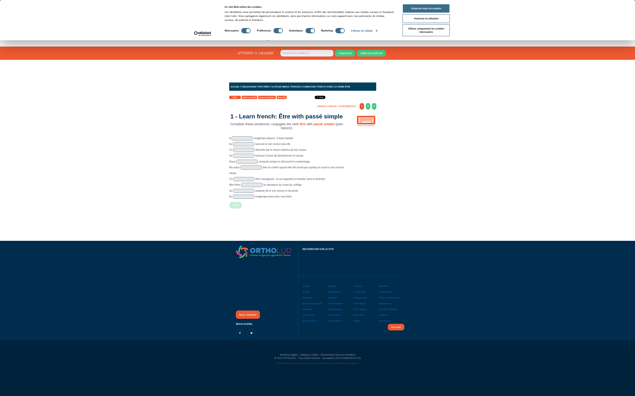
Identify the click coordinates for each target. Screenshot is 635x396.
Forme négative (335, 303)
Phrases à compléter (303, 87)
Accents (306, 286)
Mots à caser (308, 315)
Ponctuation (385, 320)
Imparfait (307, 309)
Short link (281, 97)
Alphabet (383, 286)
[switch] (278, 30)
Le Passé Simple (280, 87)
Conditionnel (359, 291)
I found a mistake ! (267, 97)
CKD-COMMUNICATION (348, 358)
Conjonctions (385, 291)
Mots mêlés (358, 315)
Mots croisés (334, 315)
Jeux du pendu (335, 309)
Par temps (264, 87)
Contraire (307, 297)
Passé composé (335, 320)
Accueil (235, 87)
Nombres (383, 315)
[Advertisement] (309, 70)
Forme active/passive (389, 297)
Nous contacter (248, 314)
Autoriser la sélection (426, 18)
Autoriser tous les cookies (426, 8)
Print (235, 97)
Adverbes (358, 286)
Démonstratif (360, 297)
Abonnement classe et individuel (338, 354)
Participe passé (309, 320)
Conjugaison (248, 87)
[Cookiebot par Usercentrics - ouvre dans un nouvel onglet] (202, 33)
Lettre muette (360, 309)
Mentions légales (289, 354)
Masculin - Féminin (388, 309)
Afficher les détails (362, 30)
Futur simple (359, 303)
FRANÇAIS (322, 106)
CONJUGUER (345, 53)
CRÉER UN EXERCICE (371, 53)
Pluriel (356, 320)
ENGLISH (333, 106)
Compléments (334, 291)
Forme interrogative (312, 303)
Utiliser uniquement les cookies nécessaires (426, 30)
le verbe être (342, 87)
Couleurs (332, 297)
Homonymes (385, 303)
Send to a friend (249, 97)
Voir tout (396, 327)
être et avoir (325, 87)
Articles (306, 291)
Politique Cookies (309, 354)
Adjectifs (332, 286)
